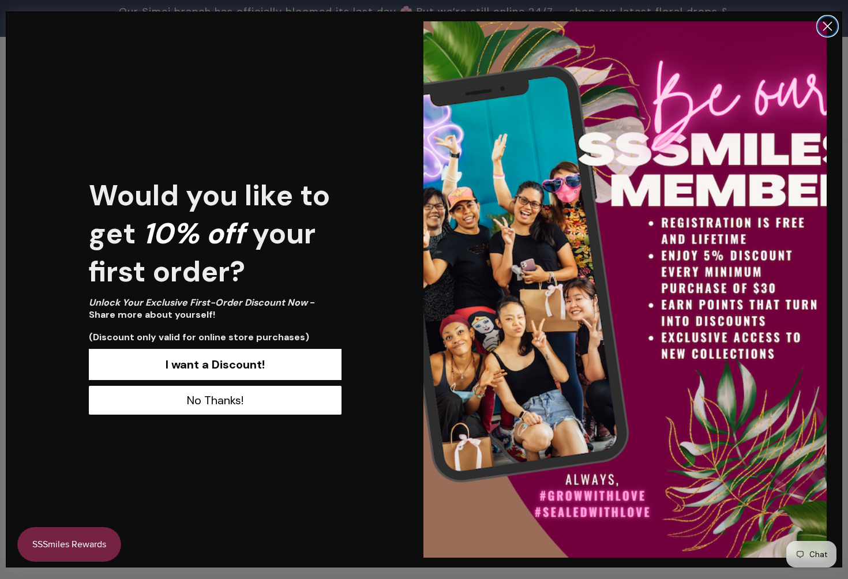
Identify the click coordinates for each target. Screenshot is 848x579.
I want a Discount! (215, 364)
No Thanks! (215, 400)
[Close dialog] (827, 26)
